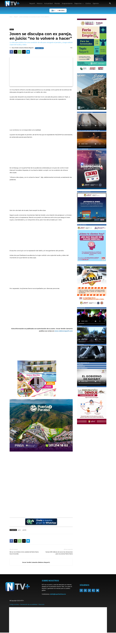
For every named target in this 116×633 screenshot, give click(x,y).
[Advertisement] (43, 23)
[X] (15, 52)
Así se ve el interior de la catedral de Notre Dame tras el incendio (24, 553)
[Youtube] (97, 590)
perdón (24, 530)
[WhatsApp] (20, 52)
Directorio (41, 604)
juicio (19, 530)
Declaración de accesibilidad (28, 604)
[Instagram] (85, 590)
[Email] (24, 52)
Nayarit (16, 17)
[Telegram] (28, 52)
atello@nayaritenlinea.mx (58, 594)
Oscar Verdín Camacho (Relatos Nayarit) (22, 47)
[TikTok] (89, 590)
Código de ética (14, 604)
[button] (110, 4)
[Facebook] (11, 52)
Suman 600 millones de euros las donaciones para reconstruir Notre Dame (59, 553)
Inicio (11, 17)
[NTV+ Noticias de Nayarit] (12, 3)
